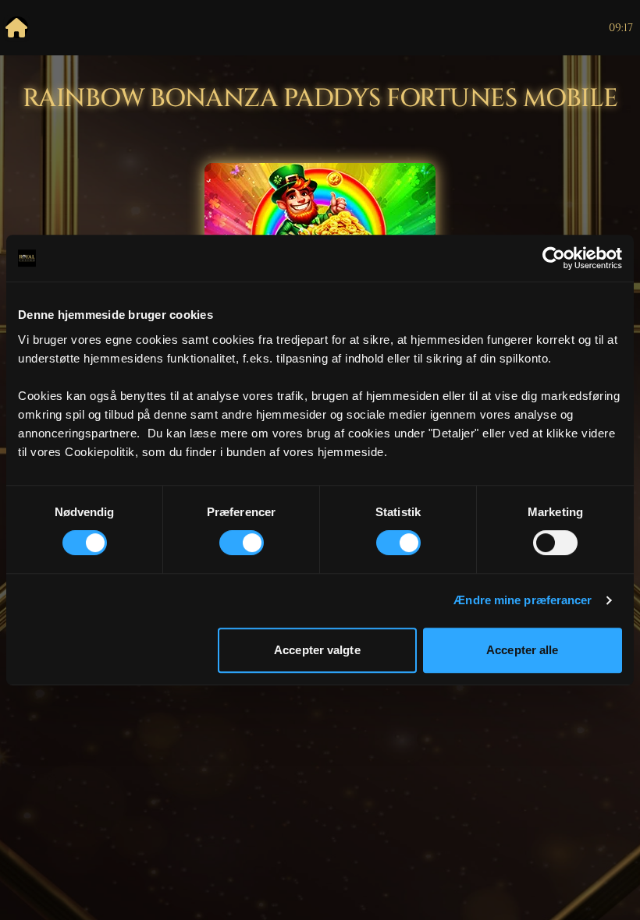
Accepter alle (522, 649)
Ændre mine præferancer (522, 600)
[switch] (241, 542)
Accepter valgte (317, 649)
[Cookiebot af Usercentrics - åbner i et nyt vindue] (553, 258)
